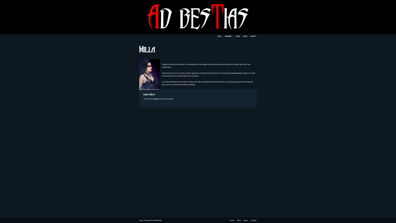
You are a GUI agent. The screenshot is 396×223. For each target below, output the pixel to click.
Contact (253, 36)
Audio (238, 36)
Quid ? (219, 36)
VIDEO (245, 36)
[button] (232, 36)
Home (232, 220)
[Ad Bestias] (198, 17)
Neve (141, 220)
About (245, 220)
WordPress (158, 220)
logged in (156, 99)
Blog (239, 220)
